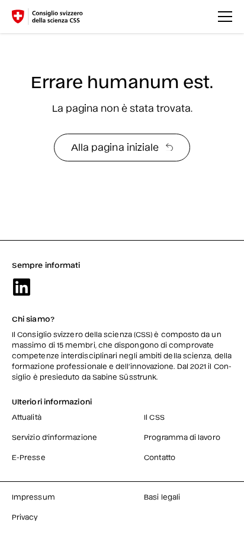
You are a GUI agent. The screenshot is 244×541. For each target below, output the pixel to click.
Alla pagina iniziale (115, 147)
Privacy (25, 517)
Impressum (33, 497)
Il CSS (154, 417)
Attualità (26, 417)
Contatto (159, 457)
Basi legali (162, 497)
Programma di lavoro (182, 437)
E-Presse (29, 457)
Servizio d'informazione (54, 437)
